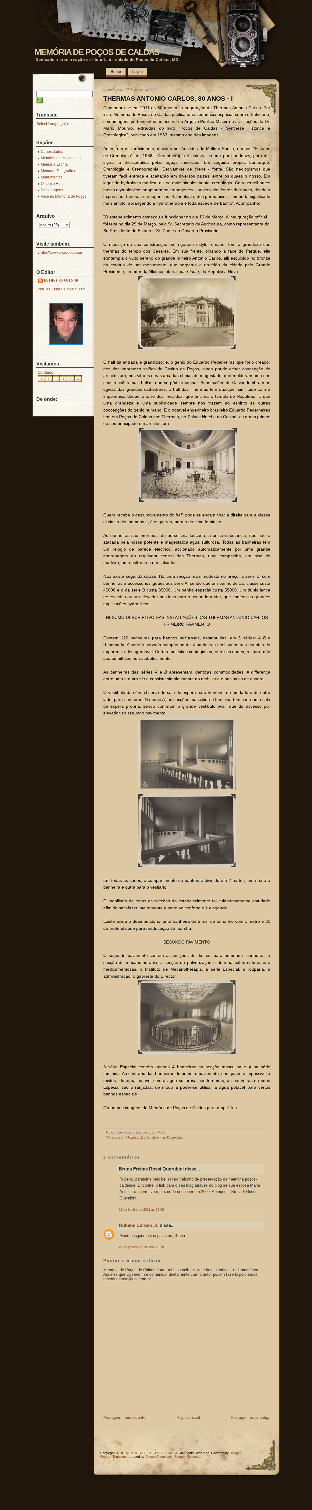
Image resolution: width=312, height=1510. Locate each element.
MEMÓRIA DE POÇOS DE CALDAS (96, 52)
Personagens (52, 190)
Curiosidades (52, 151)
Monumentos (51, 177)
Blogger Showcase (188, 1456)
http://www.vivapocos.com (62, 252)
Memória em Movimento (61, 158)
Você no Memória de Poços (63, 196)
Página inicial (188, 1417)
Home (116, 72)
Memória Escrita (138, 1137)
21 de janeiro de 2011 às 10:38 (141, 1247)
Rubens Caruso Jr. (138, 1225)
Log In (137, 72)
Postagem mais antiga (250, 1417)
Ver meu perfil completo (61, 289)
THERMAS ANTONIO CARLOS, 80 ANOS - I (168, 98)
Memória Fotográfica (167, 1137)
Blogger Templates (114, 1456)
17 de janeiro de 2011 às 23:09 (141, 1209)
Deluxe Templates (158, 1456)
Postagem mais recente (124, 1417)
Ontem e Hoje (52, 184)
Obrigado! (46, 372)
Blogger (235, 1453)
